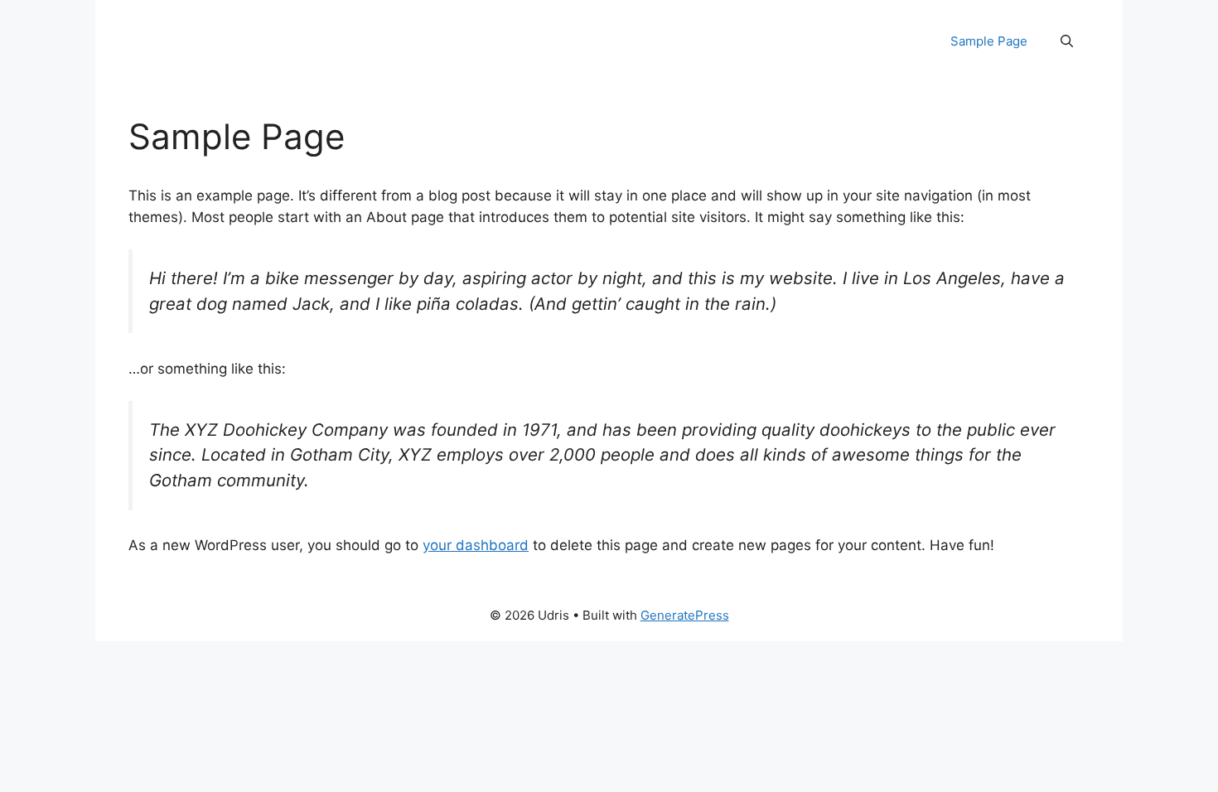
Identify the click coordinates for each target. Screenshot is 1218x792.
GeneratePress (684, 615)
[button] (1067, 41)
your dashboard (476, 545)
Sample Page (988, 41)
